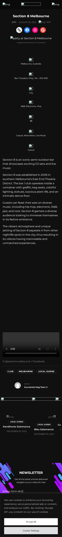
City (14, 22)
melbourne (26, 371)
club (10, 371)
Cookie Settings (31, 530)
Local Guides (46, 371)
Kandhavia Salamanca (16, 426)
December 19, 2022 (17, 431)
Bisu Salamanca (44, 429)
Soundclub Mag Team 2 (35, 387)
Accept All (31, 521)
